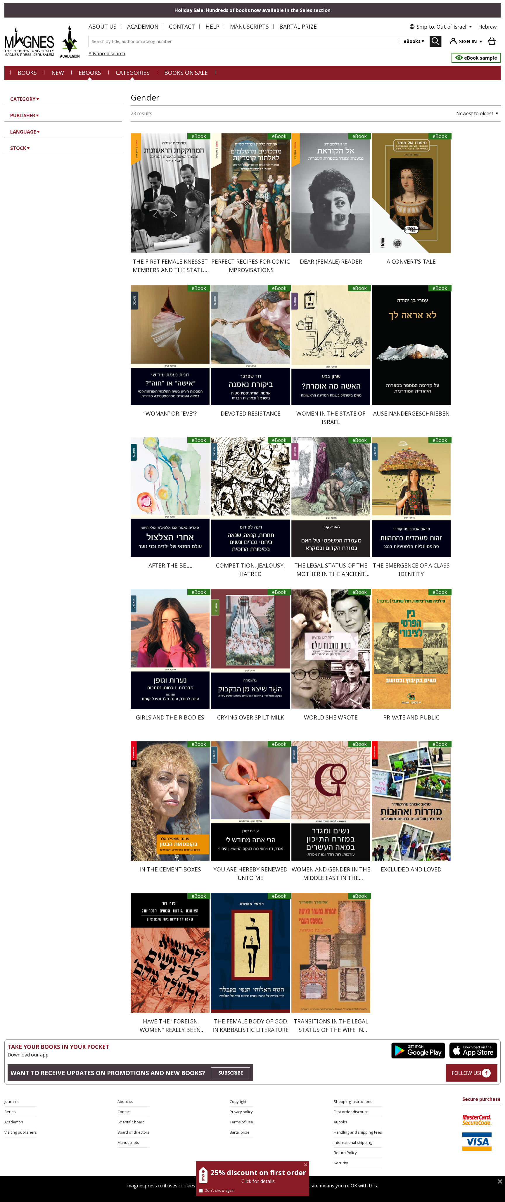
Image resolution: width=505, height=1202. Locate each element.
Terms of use (241, 1122)
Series (10, 1111)
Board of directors (133, 1132)
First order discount (351, 1111)
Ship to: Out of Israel (441, 26)
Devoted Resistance (251, 413)
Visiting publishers (20, 1132)
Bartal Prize (298, 26)
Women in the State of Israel (330, 417)
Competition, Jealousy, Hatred (250, 569)
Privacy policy (241, 1111)
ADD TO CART (170, 244)
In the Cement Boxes (170, 869)
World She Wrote (331, 717)
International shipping (353, 1142)
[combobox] (244, 41)
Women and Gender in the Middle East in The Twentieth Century (331, 877)
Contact (182, 26)
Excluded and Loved (411, 869)
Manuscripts (249, 26)
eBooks (412, 41)
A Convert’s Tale (411, 261)
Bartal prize (240, 1132)
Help (212, 26)
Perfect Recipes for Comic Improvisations (250, 265)
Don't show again (220, 1190)
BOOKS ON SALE (186, 73)
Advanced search (107, 53)
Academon (142, 26)
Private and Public (411, 717)
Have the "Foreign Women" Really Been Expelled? (170, 1029)
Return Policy (345, 1152)
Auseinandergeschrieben (411, 413)
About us (103, 26)
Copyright (238, 1101)
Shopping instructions (353, 1101)
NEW (57, 73)
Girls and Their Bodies (170, 717)
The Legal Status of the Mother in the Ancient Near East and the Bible (330, 573)
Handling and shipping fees (358, 1132)
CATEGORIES (133, 73)
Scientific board (131, 1122)
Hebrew (487, 26)
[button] (457, 113)
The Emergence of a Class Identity (411, 569)
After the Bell (170, 565)
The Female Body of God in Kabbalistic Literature (250, 1025)
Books (27, 73)
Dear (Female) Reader (331, 261)
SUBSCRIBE (230, 1073)
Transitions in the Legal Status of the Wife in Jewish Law (331, 1029)
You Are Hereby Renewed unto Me (250, 873)
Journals (11, 1101)
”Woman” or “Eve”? (170, 413)
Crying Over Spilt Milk (250, 717)
